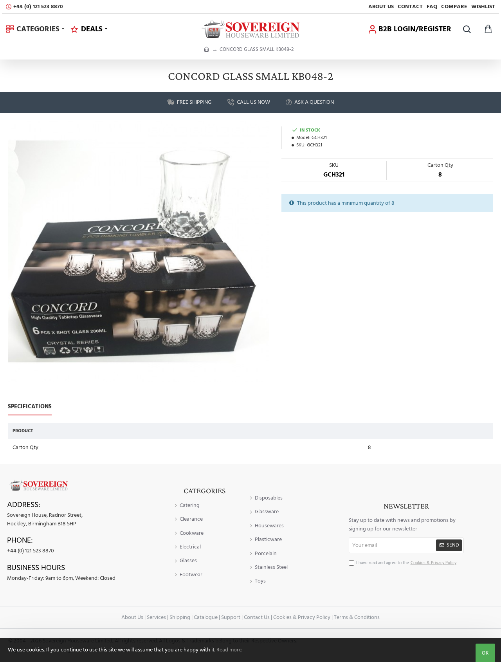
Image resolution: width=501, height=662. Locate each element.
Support (230, 617)
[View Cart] (488, 29)
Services (156, 617)
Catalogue (206, 617)
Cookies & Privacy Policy (301, 617)
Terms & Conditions (357, 617)
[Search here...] (467, 29)
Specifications (30, 407)
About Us (132, 617)
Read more (228, 650)
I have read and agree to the (406, 563)
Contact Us (257, 617)
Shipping (179, 617)
